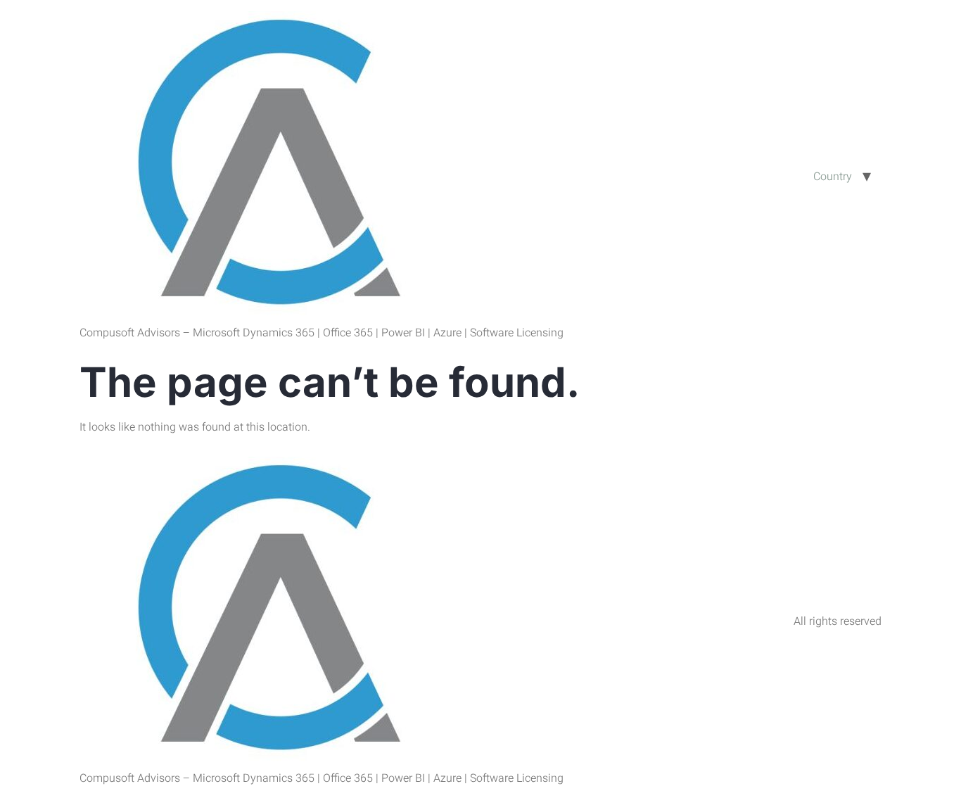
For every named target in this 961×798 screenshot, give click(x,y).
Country (832, 176)
